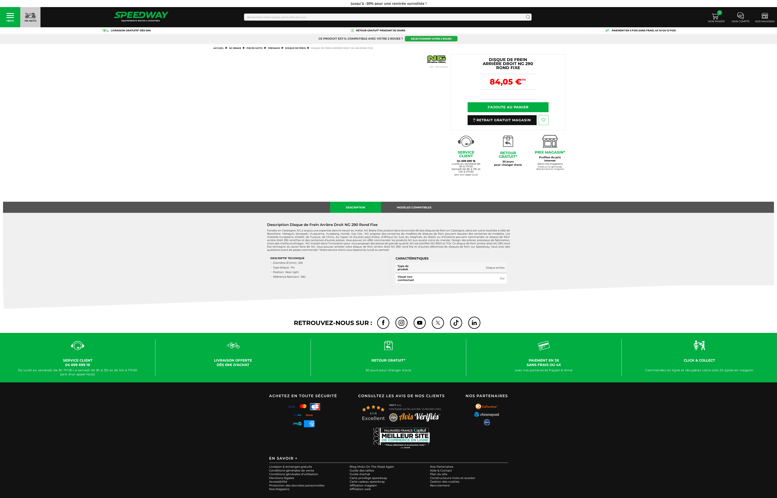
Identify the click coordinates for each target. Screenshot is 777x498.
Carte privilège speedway (368, 478)
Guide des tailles (362, 470)
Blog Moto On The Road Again (372, 466)
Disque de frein (295, 48)
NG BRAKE (235, 48)
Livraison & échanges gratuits (290, 466)
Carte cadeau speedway (367, 481)
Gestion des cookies (444, 481)
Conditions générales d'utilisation (293, 474)
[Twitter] (438, 323)
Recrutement (440, 485)
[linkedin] (474, 323)
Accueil (218, 48)
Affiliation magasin (363, 485)
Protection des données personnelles (296, 485)
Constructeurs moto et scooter (452, 478)
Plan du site (438, 474)
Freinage (274, 48)
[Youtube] (420, 323)
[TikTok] (456, 323)
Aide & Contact (441, 470)
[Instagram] (401, 323)
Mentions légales (281, 478)
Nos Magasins (279, 489)
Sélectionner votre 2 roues (431, 38)
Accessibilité (278, 481)
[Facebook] (383, 323)
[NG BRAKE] (436, 59)
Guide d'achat (360, 474)
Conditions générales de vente (291, 470)
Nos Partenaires (441, 466)
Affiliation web (360, 489)
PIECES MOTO (254, 48)
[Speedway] (141, 17)
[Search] (527, 17)
